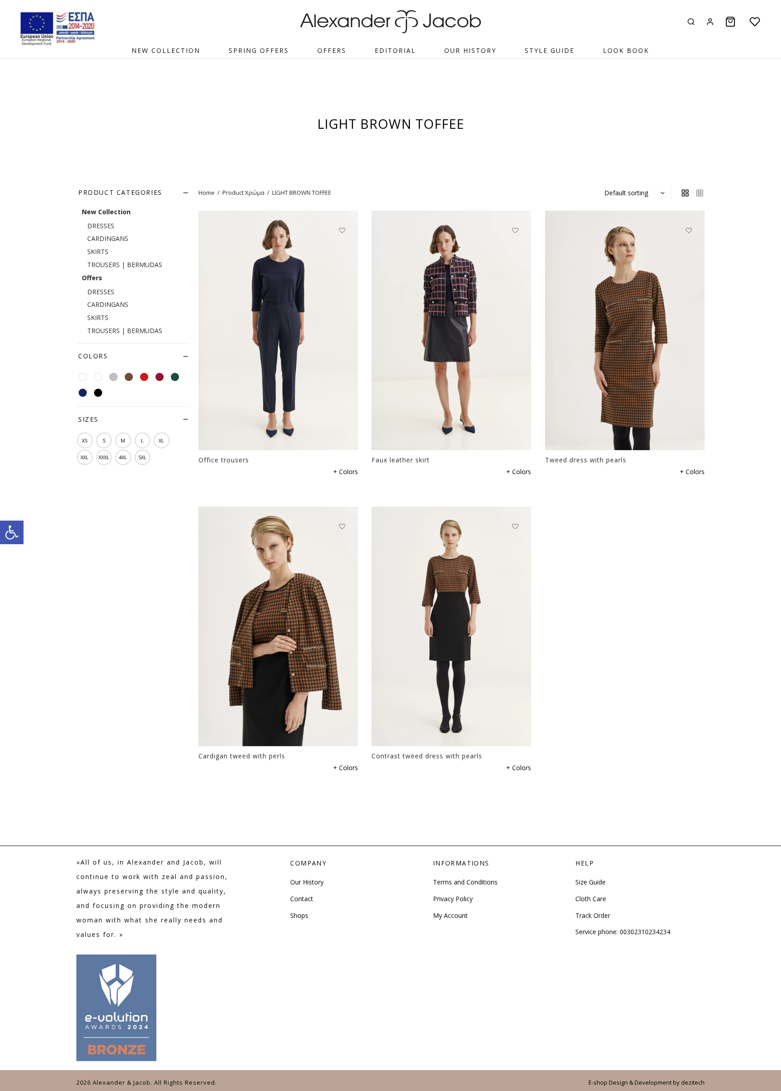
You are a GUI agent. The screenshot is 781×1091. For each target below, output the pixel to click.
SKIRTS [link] (97, 251)
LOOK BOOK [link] (626, 50)
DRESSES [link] (100, 225)
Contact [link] (301, 898)
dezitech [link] (693, 1082)
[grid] (685, 193)
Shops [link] (299, 915)
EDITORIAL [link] (395, 50)
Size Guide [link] (590, 882)
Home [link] (206, 192)
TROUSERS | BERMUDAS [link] (124, 264)
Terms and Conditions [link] (465, 882)
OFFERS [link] (331, 50)
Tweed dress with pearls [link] (585, 460)
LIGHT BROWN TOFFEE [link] (301, 192)
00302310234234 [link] (645, 931)
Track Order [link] (592, 915)
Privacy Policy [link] (453, 898)
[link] (12, 532)
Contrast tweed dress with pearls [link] (427, 756)
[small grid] (700, 193)
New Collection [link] (166, 50)
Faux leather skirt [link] (401, 460)
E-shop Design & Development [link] (630, 1082)
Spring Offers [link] (259, 50)
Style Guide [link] (549, 50)
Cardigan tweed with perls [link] (241, 756)
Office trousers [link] (223, 460)
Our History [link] (470, 50)
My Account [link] (450, 915)
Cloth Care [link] (590, 898)
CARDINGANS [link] (107, 238)
